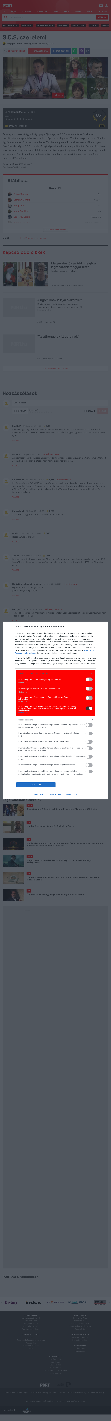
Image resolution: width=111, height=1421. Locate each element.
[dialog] (55, 710)
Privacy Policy (71, 794)
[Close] (102, 626)
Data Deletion (40, 794)
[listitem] (55, 673)
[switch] (89, 679)
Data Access (55, 794)
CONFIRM (36, 785)
